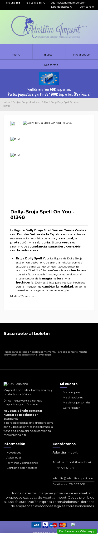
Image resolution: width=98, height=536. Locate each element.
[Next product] (92, 104)
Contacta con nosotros (21, 467)
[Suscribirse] (90, 344)
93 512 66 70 (65, 468)
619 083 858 (12, 2)
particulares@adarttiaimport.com (29, 422)
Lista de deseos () (61, 6)
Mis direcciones (73, 397)
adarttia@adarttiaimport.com (68, 2)
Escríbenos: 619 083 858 (69, 484)
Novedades (13, 452)
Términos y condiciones (22, 462)
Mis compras (71, 392)
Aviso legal (13, 457)
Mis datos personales (76, 402)
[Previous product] (89, 104)
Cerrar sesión (71, 407)
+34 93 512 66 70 (35, 2)
